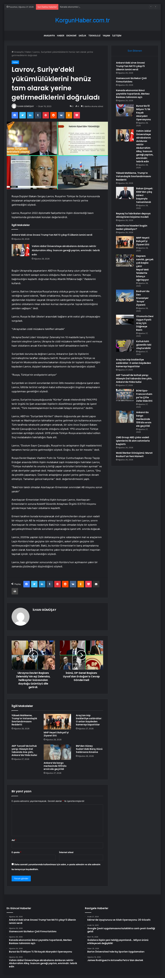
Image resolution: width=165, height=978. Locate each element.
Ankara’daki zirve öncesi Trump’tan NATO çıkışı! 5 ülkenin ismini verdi (52, 234)
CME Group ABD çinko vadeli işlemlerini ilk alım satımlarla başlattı (133, 441)
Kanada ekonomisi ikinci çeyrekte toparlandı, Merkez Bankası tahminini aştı (97, 6)
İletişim (116, 35)
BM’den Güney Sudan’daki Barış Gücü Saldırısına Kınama (89, 749)
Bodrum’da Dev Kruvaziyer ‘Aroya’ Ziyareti (142, 298)
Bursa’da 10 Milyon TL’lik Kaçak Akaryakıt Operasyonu (143, 112)
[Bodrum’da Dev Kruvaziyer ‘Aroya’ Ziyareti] (125, 296)
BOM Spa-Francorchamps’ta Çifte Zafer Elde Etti (144, 395)
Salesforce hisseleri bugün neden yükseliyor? (131, 227)
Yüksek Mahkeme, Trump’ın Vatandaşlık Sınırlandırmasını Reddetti (24, 720)
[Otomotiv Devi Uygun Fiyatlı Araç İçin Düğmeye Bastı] (125, 320)
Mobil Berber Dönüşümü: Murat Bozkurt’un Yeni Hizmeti (134, 454)
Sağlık (82, 35)
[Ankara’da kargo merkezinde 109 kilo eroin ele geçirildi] (57, 752)
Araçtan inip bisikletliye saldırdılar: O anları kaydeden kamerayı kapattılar (89, 720)
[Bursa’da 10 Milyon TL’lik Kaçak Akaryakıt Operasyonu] (125, 110)
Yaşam (106, 35)
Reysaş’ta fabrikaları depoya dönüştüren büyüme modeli (133, 215)
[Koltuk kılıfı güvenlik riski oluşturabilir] (125, 346)
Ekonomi (71, 35)
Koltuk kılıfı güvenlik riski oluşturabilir (143, 345)
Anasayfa (49, 35)
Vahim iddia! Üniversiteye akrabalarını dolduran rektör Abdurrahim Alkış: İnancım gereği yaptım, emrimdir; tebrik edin (66, 250)
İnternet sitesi (66, 852)
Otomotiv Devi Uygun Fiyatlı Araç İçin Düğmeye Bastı (144, 323)
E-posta (16, 852)
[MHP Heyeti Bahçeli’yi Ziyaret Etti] (57, 721)
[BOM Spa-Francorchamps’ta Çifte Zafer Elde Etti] (125, 395)
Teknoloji (94, 35)
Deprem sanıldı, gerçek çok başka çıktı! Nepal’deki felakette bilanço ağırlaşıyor (144, 267)
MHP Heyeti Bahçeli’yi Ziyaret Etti (56, 734)
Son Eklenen (135, 50)
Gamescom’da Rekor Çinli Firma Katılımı (131, 80)
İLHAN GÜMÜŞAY (25, 106)
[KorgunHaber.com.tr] (82, 20)
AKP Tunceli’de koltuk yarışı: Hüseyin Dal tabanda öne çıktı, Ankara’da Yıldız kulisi (24, 750)
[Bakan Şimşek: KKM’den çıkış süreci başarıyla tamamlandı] (125, 193)
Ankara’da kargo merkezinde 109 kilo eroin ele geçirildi (55, 766)
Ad (14, 840)
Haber (60, 35)
